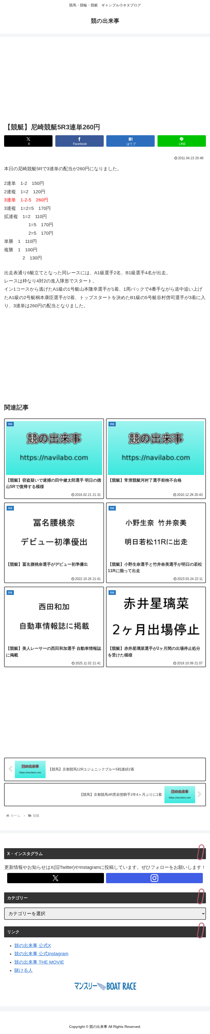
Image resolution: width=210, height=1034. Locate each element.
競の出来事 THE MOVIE (39, 962)
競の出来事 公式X (32, 945)
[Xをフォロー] (55, 878)
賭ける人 (23, 970)
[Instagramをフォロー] (154, 878)
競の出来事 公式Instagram (41, 953)
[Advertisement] (105, 81)
